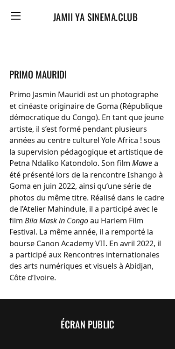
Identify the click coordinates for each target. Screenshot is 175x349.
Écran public (87, 324)
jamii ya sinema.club (95, 17)
